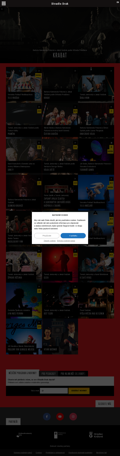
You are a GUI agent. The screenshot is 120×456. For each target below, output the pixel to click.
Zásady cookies (50, 241)
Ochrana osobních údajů (66, 241)
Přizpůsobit (47, 236)
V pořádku (73, 236)
